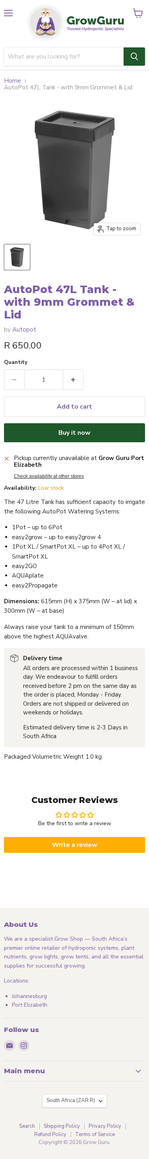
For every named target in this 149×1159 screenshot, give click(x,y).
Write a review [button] (74, 845)
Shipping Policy (62, 1126)
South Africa (70, 1100)
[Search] (134, 56)
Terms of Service (95, 1134)
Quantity (15, 363)
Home (12, 81)
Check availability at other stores (49, 476)
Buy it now (74, 432)
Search (27, 1126)
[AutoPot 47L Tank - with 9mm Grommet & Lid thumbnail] (17, 257)
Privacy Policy (105, 1126)
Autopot (24, 329)
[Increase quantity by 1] (73, 379)
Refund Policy (50, 1134)
